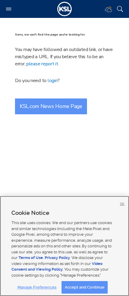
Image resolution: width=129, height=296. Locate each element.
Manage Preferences (36, 287)
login (53, 80)
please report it (42, 64)
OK (122, 204)
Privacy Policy (57, 257)
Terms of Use (31, 257)
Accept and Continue (84, 287)
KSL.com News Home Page (51, 106)
